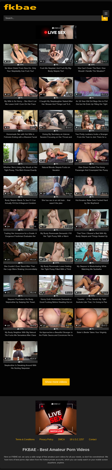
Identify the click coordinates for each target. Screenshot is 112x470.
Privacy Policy (46, 439)
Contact (92, 439)
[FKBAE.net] (56, 7)
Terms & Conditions (25, 439)
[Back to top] (104, 462)
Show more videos (56, 382)
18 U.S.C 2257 (77, 439)
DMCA (61, 439)
